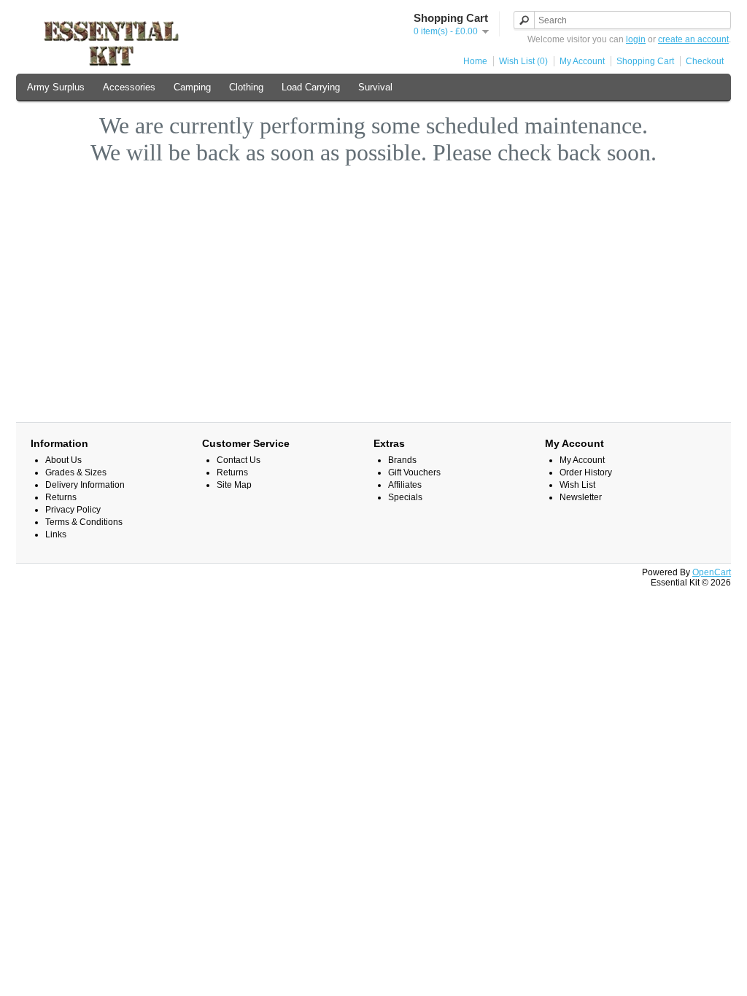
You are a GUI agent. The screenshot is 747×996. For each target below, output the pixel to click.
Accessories (129, 87)
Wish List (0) (523, 61)
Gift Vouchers (414, 472)
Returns (61, 497)
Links (55, 534)
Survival (375, 87)
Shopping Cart (645, 61)
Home (475, 61)
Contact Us (238, 460)
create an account (693, 39)
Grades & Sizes (76, 472)
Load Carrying (311, 87)
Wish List (577, 485)
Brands (402, 460)
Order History (586, 472)
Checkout (705, 61)
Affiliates (405, 485)
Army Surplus (56, 87)
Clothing (246, 87)
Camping (192, 87)
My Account (582, 61)
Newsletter (581, 497)
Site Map (234, 485)
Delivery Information (85, 485)
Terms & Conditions (84, 522)
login (636, 39)
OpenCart (711, 572)
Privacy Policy (73, 510)
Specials (405, 497)
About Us (63, 460)
